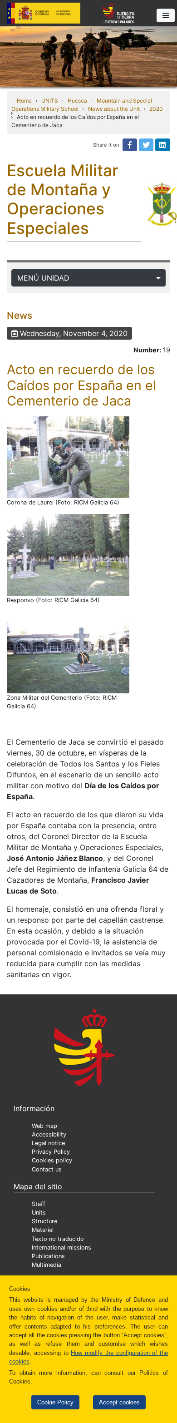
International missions (61, 1247)
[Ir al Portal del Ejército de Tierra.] (88, 55)
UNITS (49, 100)
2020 (156, 108)
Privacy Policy (51, 1151)
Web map (44, 1125)
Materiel (43, 1229)
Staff (38, 1204)
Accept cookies (119, 1402)
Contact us (47, 1169)
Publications (48, 1256)
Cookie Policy (55, 1402)
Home (24, 100)
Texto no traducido (58, 1238)
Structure (44, 1221)
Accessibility (49, 1134)
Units (39, 1212)
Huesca (77, 100)
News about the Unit (114, 108)
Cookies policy (52, 1160)
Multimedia (46, 1264)
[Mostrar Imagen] (68, 457)
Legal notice (48, 1143)
